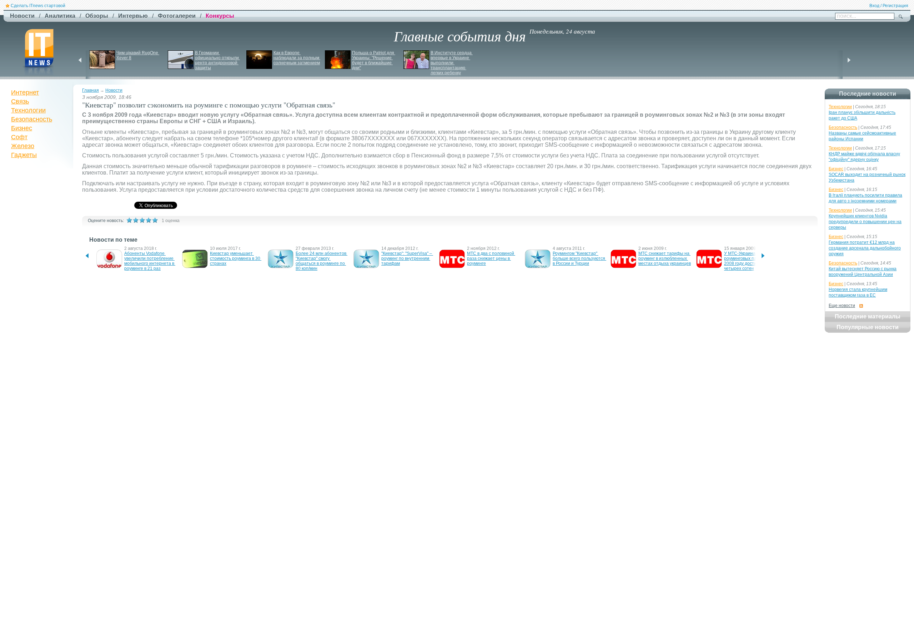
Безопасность (31, 119)
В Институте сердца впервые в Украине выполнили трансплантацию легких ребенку (452, 62)
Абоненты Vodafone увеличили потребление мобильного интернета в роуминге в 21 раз (149, 261)
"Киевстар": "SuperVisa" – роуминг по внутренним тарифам (407, 258)
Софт (19, 137)
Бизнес (21, 128)
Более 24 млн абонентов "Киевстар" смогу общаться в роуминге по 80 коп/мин (321, 261)
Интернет (25, 92)
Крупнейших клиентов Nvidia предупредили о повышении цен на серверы (865, 221)
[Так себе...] (142, 220)
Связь (20, 101)
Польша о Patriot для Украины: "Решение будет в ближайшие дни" (373, 60)
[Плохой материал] (135, 220)
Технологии (28, 110)
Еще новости (842, 305)
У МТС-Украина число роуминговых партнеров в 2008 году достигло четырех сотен (751, 261)
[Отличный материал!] (155, 220)
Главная (90, 90)
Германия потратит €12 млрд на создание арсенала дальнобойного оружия (865, 248)
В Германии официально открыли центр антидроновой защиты (217, 60)
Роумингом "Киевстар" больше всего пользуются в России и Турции (579, 258)
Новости (113, 90)
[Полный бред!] (129, 220)
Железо (22, 146)
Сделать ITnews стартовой (38, 5)
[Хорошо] (148, 220)
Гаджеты (24, 155)
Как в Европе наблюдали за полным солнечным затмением (296, 57)
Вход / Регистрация (888, 5)
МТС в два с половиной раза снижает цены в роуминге (491, 258)
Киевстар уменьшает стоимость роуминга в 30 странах (235, 258)
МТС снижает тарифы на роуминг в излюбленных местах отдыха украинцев (664, 258)
